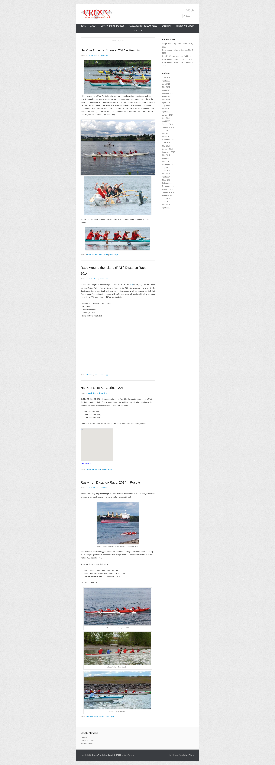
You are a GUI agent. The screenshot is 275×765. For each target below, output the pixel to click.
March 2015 (166, 161)
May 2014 (166, 174)
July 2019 (166, 118)
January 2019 (167, 124)
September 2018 (168, 127)
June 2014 (166, 171)
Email (192, 10)
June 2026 (166, 78)
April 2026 (166, 81)
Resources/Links (87, 743)
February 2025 (167, 93)
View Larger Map (86, 463)
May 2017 (166, 133)
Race (89, 255)
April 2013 (166, 208)
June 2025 (166, 84)
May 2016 (166, 146)
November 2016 (168, 140)
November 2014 (168, 164)
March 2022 (166, 109)
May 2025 (166, 87)
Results (105, 255)
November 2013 (168, 186)
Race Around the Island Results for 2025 (177, 59)
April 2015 (166, 158)
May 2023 (166, 99)
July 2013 (166, 198)
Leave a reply (113, 255)
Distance (90, 375)
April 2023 (166, 103)
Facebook (188, 10)
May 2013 (166, 205)
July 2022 (166, 106)
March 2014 (166, 180)
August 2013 (167, 195)
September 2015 (168, 152)
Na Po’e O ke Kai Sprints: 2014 (103, 387)
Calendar (166, 26)
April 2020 (166, 112)
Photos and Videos (185, 26)
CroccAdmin (104, 55)
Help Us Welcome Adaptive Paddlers (176, 56)
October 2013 (167, 189)
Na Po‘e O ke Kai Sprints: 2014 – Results (110, 50)
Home (83, 26)
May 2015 (166, 155)
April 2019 (166, 121)
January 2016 (167, 149)
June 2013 (166, 202)
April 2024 (166, 96)
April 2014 (166, 177)
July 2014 (166, 167)
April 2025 (166, 90)
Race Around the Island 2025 (143, 26)
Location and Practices (112, 26)
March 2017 (166, 137)
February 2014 (167, 183)
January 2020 (167, 115)
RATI (131, 285)
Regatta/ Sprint (97, 255)
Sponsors (137, 31)
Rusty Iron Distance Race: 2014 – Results (111, 482)
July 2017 (166, 130)
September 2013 (168, 192)
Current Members (87, 740)
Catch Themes (189, 755)
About (93, 26)
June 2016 (166, 143)
